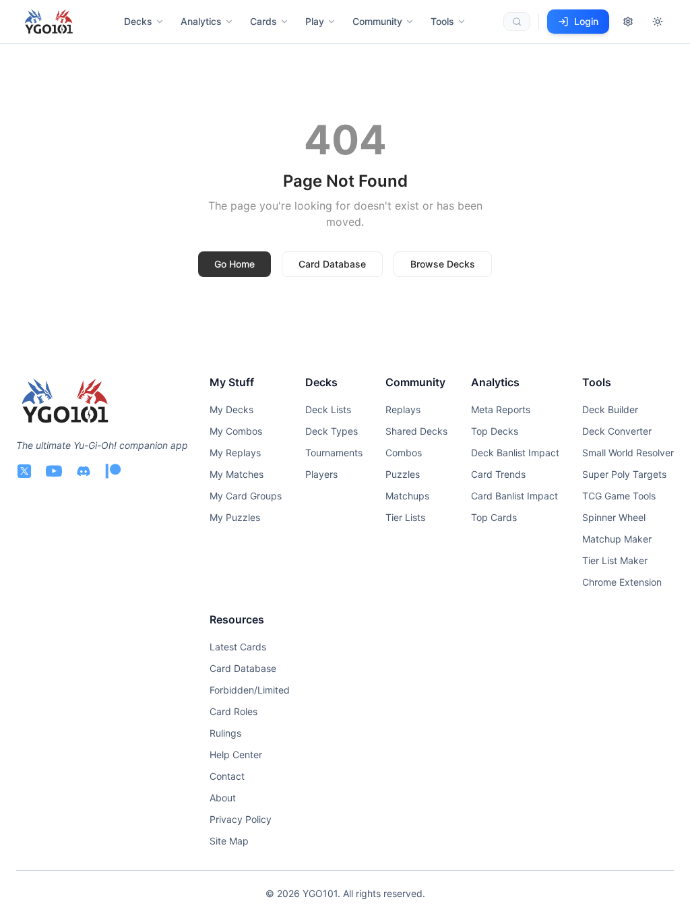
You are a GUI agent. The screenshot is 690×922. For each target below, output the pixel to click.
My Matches (236, 474)
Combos (403, 452)
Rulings (225, 733)
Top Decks (494, 431)
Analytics (201, 21)
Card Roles (233, 711)
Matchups (407, 495)
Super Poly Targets (624, 474)
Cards (263, 21)
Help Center (236, 754)
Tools (442, 21)
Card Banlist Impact (514, 495)
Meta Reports (500, 409)
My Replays (235, 452)
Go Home (234, 264)
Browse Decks (442, 264)
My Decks (231, 409)
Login (586, 21)
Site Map (229, 841)
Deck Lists (328, 409)
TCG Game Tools (619, 495)
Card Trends (498, 474)
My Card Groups (246, 495)
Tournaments (334, 452)
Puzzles (402, 474)
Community (377, 21)
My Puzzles (235, 517)
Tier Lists (405, 517)
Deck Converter (617, 431)
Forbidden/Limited (250, 690)
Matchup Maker (617, 539)
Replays (402, 409)
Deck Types (331, 431)
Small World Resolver (628, 452)
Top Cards (494, 517)
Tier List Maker (615, 560)
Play (314, 21)
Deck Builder (610, 409)
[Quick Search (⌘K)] (516, 21)
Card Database (332, 264)
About (223, 797)
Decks (138, 21)
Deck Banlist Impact (515, 452)
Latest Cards (238, 646)
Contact (227, 776)
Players (321, 474)
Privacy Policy (241, 819)
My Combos (236, 431)
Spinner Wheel (614, 517)
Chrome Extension (622, 582)
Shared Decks (416, 431)
